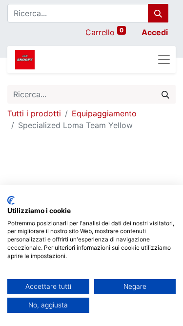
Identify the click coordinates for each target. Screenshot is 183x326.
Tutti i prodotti (34, 113)
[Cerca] (158, 13)
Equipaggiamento (104, 113)
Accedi (155, 32)
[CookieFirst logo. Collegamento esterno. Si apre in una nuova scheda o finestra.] (11, 200)
